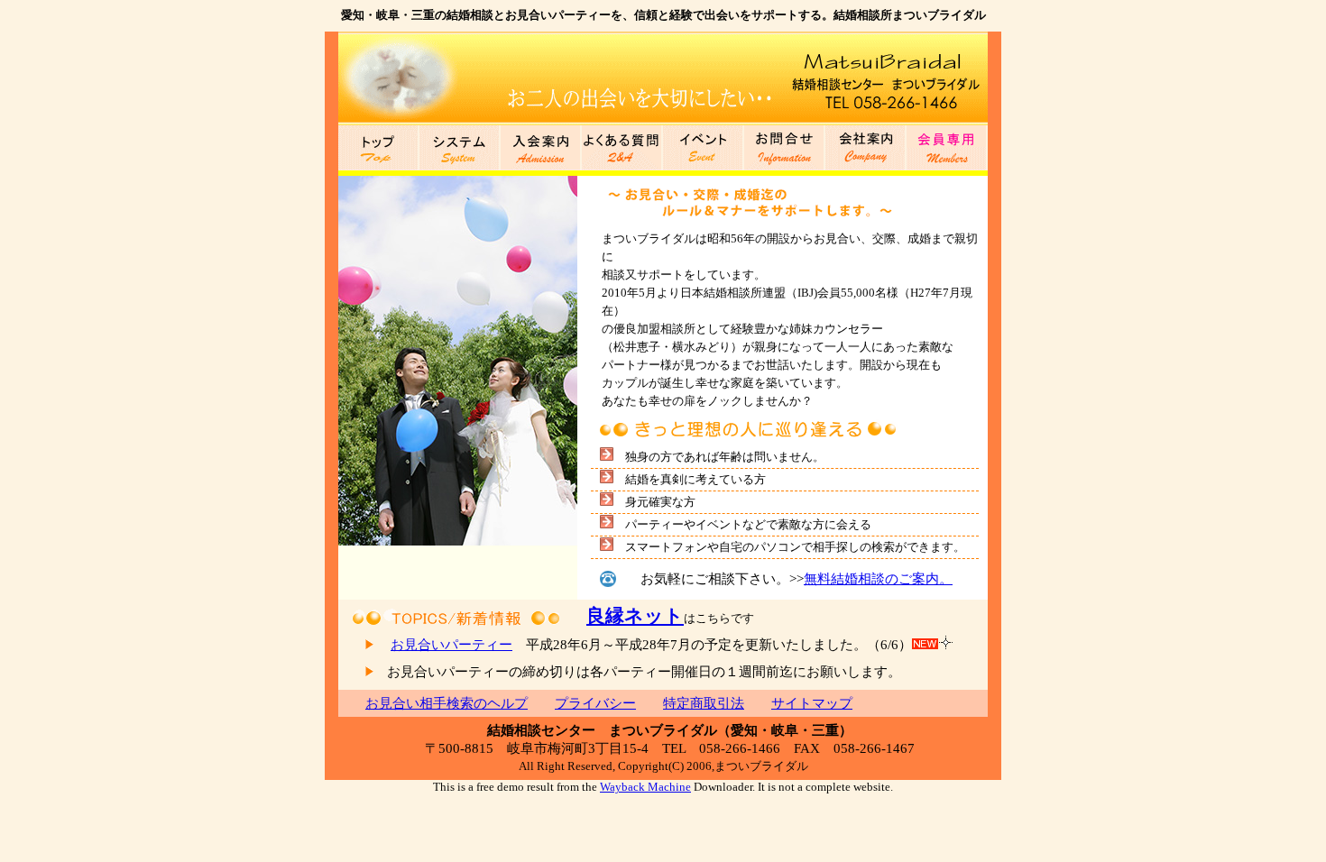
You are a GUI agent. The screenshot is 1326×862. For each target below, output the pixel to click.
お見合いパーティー (451, 644)
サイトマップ (811, 703)
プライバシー (595, 703)
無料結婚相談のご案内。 (878, 579)
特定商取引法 (703, 703)
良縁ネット (635, 616)
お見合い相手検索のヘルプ (446, 703)
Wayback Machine (645, 786)
